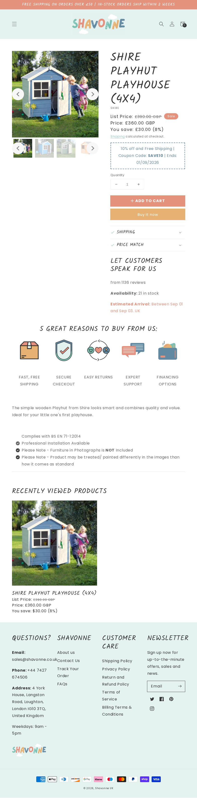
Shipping (118, 136)
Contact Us (68, 660)
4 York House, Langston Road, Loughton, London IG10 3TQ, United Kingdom (29, 701)
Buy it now (148, 214)
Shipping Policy (117, 661)
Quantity (117, 175)
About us (66, 652)
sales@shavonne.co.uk (34, 659)
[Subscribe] (179, 686)
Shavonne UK (104, 788)
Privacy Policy (116, 669)
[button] (14, 24)
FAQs (62, 684)
